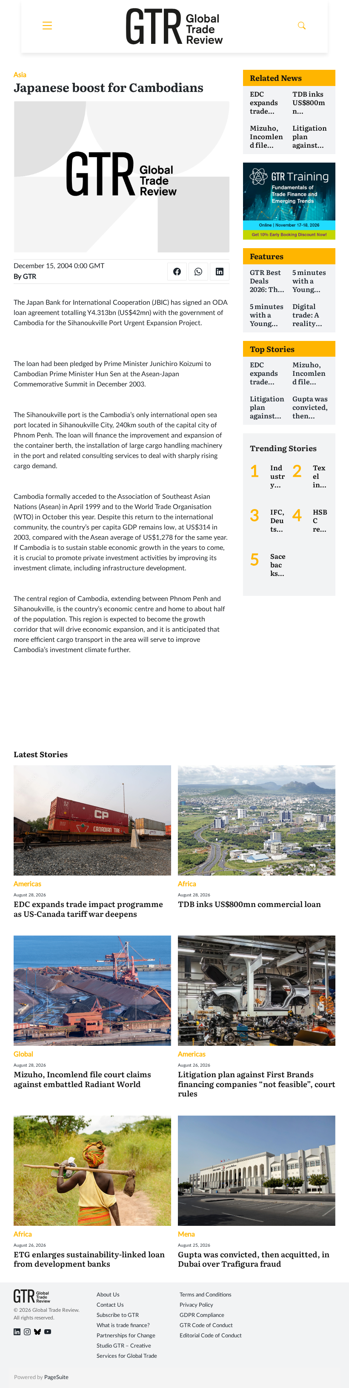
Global (23, 1054)
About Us (108, 1295)
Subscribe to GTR (118, 1315)
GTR (29, 276)
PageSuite (56, 1377)
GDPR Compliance (202, 1315)
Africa (187, 884)
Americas (27, 884)
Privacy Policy (196, 1305)
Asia (20, 75)
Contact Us (110, 1305)
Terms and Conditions (206, 1295)
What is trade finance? (123, 1325)
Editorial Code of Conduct (211, 1336)
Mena (186, 1234)
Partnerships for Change (126, 1336)
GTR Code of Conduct (206, 1325)
